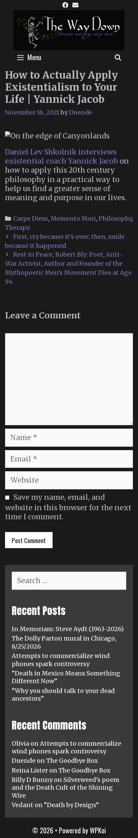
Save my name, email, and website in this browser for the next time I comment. (68, 507)
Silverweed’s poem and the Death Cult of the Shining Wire (65, 787)
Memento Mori (73, 218)
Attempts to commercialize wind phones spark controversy (61, 659)
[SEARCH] (118, 57)
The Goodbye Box (72, 760)
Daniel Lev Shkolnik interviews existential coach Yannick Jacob (61, 156)
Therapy (17, 227)
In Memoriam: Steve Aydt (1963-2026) (68, 629)
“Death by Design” (71, 805)
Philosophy (115, 218)
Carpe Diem (30, 218)
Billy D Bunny (32, 780)
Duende (24, 760)
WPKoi (98, 830)
